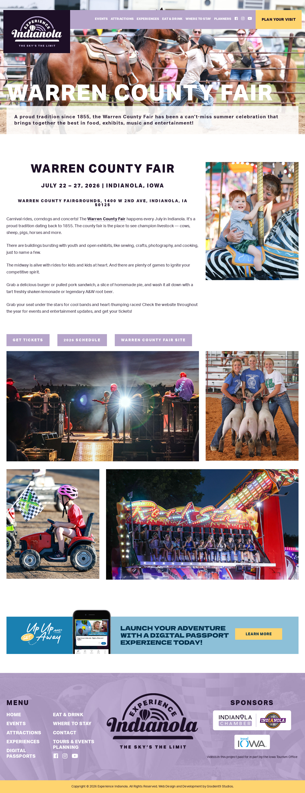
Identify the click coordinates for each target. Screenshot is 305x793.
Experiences (148, 19)
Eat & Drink (172, 19)
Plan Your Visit (279, 19)
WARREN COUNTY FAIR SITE (153, 340)
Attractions (122, 19)
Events (101, 19)
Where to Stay (198, 19)
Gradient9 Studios (220, 786)
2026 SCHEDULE (82, 340)
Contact (64, 733)
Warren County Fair (106, 219)
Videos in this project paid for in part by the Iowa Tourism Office (252, 757)
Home (13, 714)
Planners (222, 19)
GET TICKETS (28, 340)
